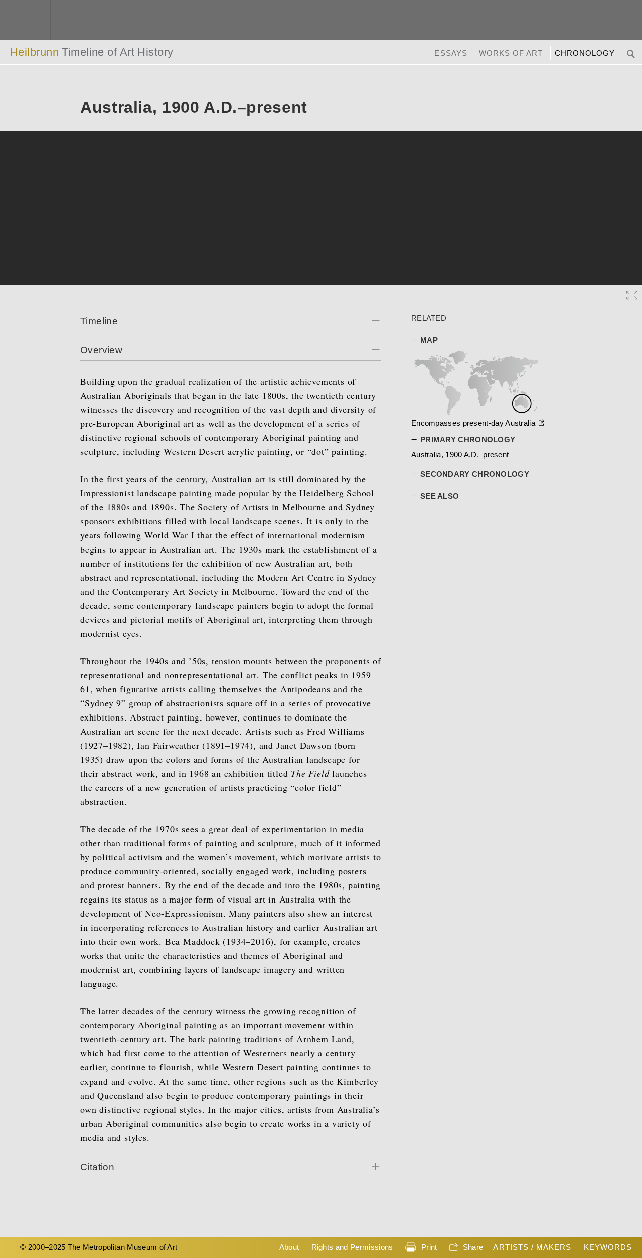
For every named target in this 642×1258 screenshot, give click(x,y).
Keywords (608, 1247)
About (289, 1247)
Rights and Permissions (352, 1247)
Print (429, 1247)
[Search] (632, 53)
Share (473, 1247)
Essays (450, 53)
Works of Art (511, 53)
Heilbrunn (92, 52)
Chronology (585, 53)
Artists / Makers (532, 1247)
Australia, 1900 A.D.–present (460, 454)
